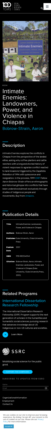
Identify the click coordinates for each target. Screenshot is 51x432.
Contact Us (7, 404)
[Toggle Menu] (47, 6)
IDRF (37, 178)
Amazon (29, 195)
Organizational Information (14, 397)
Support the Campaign (17, 372)
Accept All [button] (8, 426)
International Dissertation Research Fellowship (24, 303)
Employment (8, 401)
